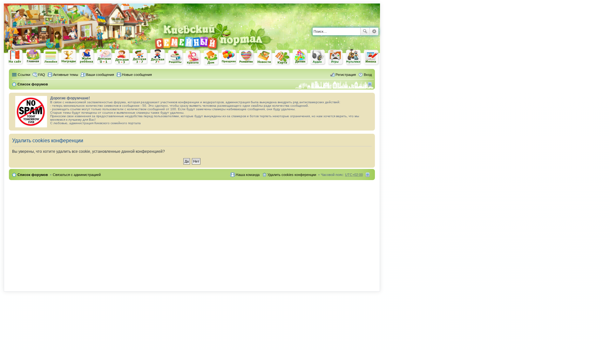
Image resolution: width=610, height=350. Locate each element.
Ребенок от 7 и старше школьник (158, 57)
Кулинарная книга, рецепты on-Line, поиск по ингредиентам (175, 57)
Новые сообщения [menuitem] (137, 75)
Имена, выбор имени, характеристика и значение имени (371, 57)
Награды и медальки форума (69, 57)
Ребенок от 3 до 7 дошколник (140, 57)
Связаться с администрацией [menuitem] (77, 175)
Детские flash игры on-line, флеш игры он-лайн (336, 57)
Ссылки (24, 75)
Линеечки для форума (51, 57)
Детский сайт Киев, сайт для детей (300, 57)
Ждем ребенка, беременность (86, 57)
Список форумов (32, 175)
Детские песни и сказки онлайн (318, 57)
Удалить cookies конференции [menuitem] (292, 175)
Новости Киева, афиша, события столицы (264, 58)
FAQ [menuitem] (41, 75)
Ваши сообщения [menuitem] (100, 75)
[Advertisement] (305, 12)
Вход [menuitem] (368, 75)
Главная (33, 57)
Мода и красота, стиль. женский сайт (193, 58)
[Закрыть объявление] (370, 98)
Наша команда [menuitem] (248, 175)
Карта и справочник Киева (282, 57)
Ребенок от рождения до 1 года (104, 56)
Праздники (229, 57)
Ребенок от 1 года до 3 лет (122, 57)
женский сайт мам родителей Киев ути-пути (15, 57)
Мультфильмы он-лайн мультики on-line (353, 57)
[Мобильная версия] (370, 84)
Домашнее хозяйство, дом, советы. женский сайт (211, 57)
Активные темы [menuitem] (65, 75)
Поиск (365, 31)
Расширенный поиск (374, 31)
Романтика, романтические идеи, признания (247, 57)
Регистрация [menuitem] (346, 75)
